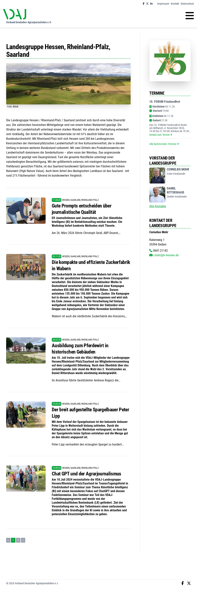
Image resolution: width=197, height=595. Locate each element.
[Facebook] (143, 4)
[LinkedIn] (151, 4)
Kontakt (175, 3)
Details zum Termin (159, 134)
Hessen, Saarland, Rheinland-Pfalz (80, 200)
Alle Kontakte (157, 206)
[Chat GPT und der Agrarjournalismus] (26, 478)
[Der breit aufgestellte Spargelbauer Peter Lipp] (26, 414)
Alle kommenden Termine (163, 143)
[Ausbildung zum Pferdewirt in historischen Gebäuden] (26, 350)
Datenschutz (187, 3)
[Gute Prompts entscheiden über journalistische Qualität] (26, 211)
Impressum (163, 3)
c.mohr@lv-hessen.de (165, 255)
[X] (147, 4)
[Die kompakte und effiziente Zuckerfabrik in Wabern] (26, 267)
